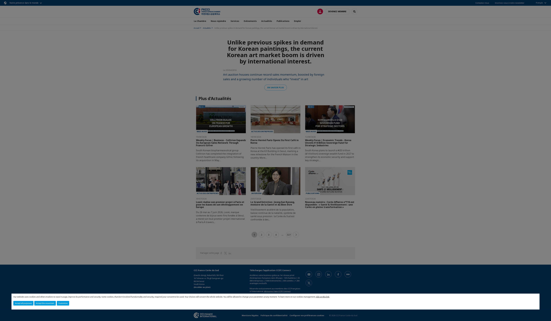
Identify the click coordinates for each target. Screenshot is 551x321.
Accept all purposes (23, 303)
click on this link (322, 296)
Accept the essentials (45, 303)
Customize (63, 303)
